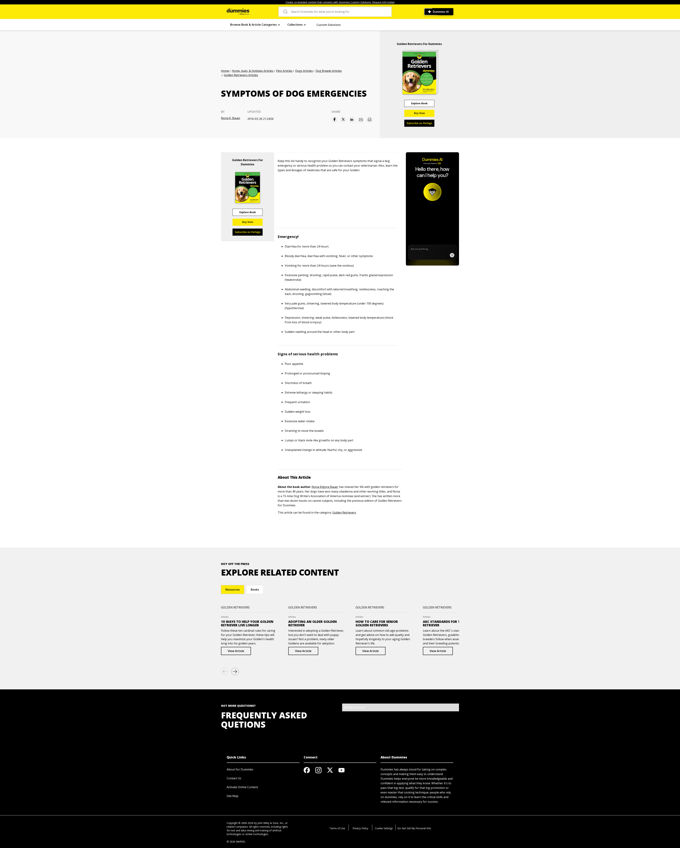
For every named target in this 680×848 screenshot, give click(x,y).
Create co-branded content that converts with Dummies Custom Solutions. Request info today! (340, 2)
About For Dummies (240, 769)
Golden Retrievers (344, 512)
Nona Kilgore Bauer (325, 487)
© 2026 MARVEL (236, 841)
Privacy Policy (360, 828)
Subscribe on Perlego (419, 123)
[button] (255, 24)
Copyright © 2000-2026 (240, 823)
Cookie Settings (384, 828)
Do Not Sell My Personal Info (414, 828)
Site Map (232, 796)
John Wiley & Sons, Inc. (270, 823)
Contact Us (234, 778)
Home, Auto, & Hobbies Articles (252, 70)
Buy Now (419, 113)
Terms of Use (337, 828)
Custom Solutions (328, 25)
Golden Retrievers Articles (241, 75)
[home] (238, 11)
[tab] (232, 589)
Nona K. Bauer (230, 118)
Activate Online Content (242, 787)
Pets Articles (284, 70)
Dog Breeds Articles (329, 70)
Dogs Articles (304, 70)
